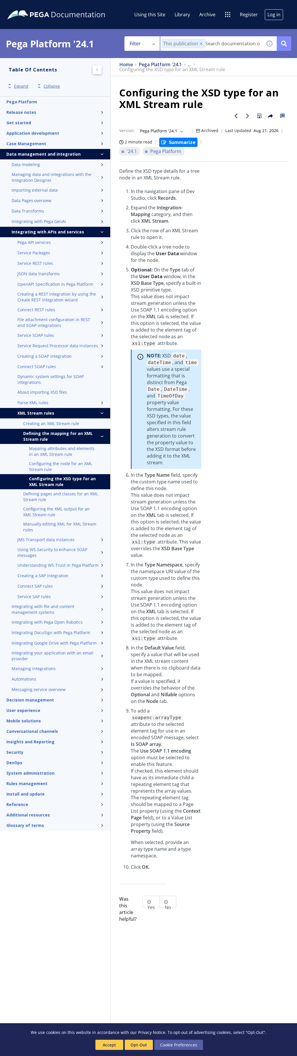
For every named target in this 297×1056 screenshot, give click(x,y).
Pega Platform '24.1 (160, 64)
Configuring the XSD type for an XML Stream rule (62, 481)
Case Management (26, 143)
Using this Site (149, 14)
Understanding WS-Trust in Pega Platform (58, 565)
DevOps (14, 762)
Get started (18, 122)
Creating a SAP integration (42, 575)
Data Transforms (28, 211)
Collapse (52, 86)
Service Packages (33, 253)
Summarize (182, 142)
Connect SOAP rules (36, 366)
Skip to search (70, 6)
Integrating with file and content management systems (43, 609)
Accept (109, 1045)
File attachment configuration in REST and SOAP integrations (53, 322)
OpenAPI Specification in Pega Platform (55, 284)
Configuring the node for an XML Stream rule (60, 466)
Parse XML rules (32, 402)
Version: (127, 130)
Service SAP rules (34, 596)
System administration (30, 773)
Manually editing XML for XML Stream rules (59, 527)
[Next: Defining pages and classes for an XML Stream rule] (247, 116)
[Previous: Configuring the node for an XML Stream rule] (236, 116)
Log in (273, 14)
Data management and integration (43, 154)
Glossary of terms (25, 825)
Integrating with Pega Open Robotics (47, 622)
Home (126, 64)
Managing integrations (34, 668)
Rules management (27, 783)
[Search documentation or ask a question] (284, 43)
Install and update (25, 794)
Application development (32, 133)
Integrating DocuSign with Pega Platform (51, 632)
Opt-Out (139, 1045)
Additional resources (28, 815)
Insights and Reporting (30, 741)
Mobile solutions (23, 721)
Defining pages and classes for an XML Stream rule (60, 496)
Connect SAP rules (35, 586)
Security (14, 752)
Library (182, 14)
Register (249, 14)
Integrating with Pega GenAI (39, 221)
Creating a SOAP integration (44, 356)
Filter (135, 43)
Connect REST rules (36, 309)
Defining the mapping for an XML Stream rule (58, 436)
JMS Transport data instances (46, 539)
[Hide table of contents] (97, 69)
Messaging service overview (39, 689)
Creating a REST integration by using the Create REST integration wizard (56, 297)
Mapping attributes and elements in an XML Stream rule (62, 451)
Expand (21, 86)
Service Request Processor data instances (57, 345)
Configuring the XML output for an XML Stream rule (56, 511)
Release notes (21, 112)
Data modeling (26, 164)
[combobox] (211, 43)
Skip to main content (25, 6)
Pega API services (34, 242)
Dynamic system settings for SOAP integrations (50, 379)
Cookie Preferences (178, 1045)
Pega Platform (21, 102)
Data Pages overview (31, 200)
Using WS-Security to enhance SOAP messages (52, 552)
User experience (23, 710)
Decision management (30, 700)
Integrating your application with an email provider (52, 655)
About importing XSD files (42, 392)
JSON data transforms (38, 273)
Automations (24, 679)
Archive (207, 14)
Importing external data (35, 190)
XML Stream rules (35, 413)
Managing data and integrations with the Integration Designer (51, 177)
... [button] (189, 64)
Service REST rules (35, 263)
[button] (201, 44)
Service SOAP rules (35, 335)
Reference (17, 804)
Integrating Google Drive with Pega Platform (54, 643)
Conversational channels (32, 731)
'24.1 (132, 151)
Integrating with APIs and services (48, 232)
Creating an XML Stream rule (51, 423)
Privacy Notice (151, 1032)
